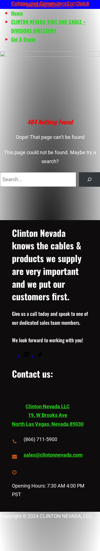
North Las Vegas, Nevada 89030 (48, 424)
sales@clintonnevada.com (53, 455)
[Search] (89, 179)
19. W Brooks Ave (47, 415)
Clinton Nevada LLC (48, 406)
